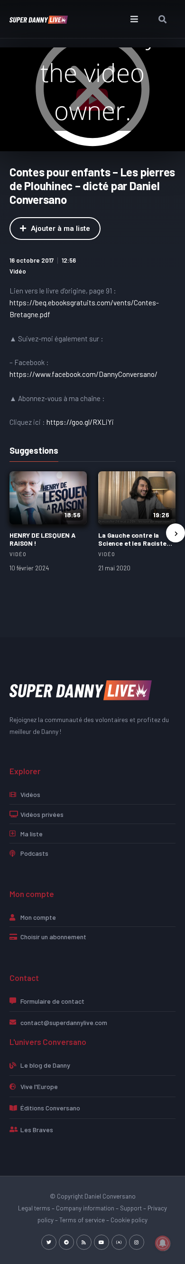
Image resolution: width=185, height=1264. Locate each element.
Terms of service (82, 1220)
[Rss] (84, 1242)
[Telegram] (66, 1242)
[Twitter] (48, 1242)
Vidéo (17, 271)
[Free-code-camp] (119, 1242)
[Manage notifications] (162, 1243)
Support (131, 1208)
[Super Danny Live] (80, 690)
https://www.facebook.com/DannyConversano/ (83, 374)
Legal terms (34, 1208)
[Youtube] (101, 1242)
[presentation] (175, 532)
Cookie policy (129, 1220)
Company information (85, 1208)
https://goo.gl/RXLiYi (80, 422)
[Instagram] (136, 1242)
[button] (134, 19)
